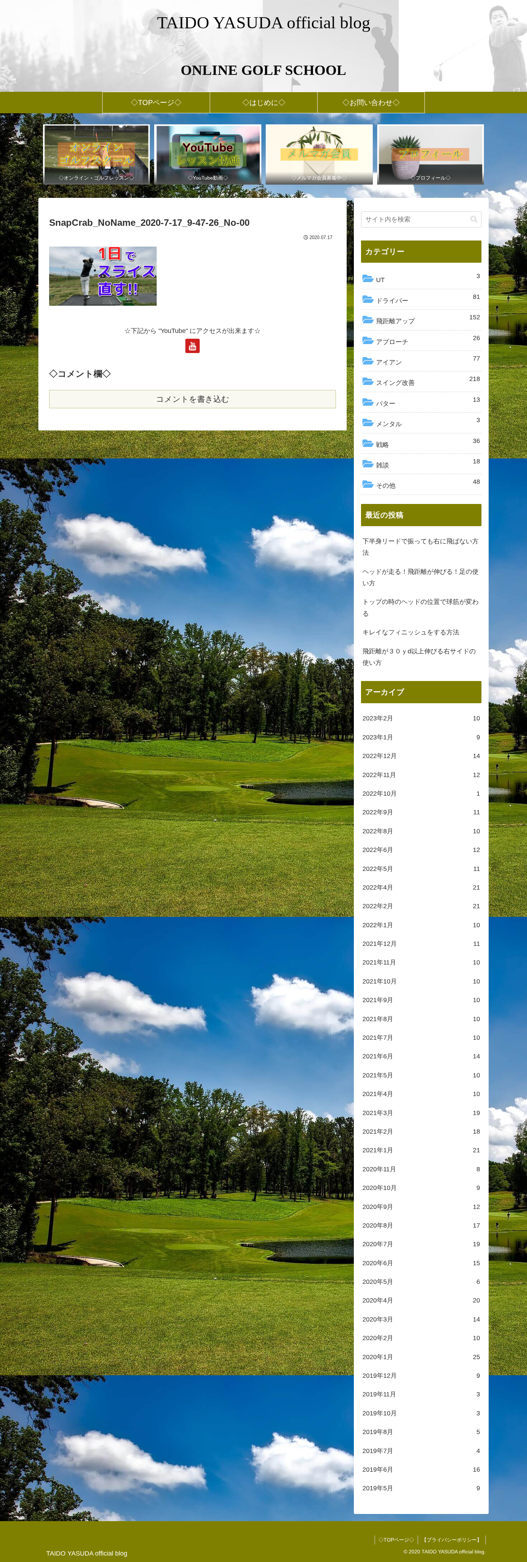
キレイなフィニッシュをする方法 (410, 632)
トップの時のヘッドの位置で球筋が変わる (420, 607)
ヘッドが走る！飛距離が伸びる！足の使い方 (420, 577)
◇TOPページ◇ (396, 1540)
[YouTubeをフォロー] (192, 346)
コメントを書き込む (192, 399)
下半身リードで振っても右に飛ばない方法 (420, 547)
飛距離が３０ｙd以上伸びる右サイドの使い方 (419, 657)
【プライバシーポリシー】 (452, 1540)
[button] (473, 219)
